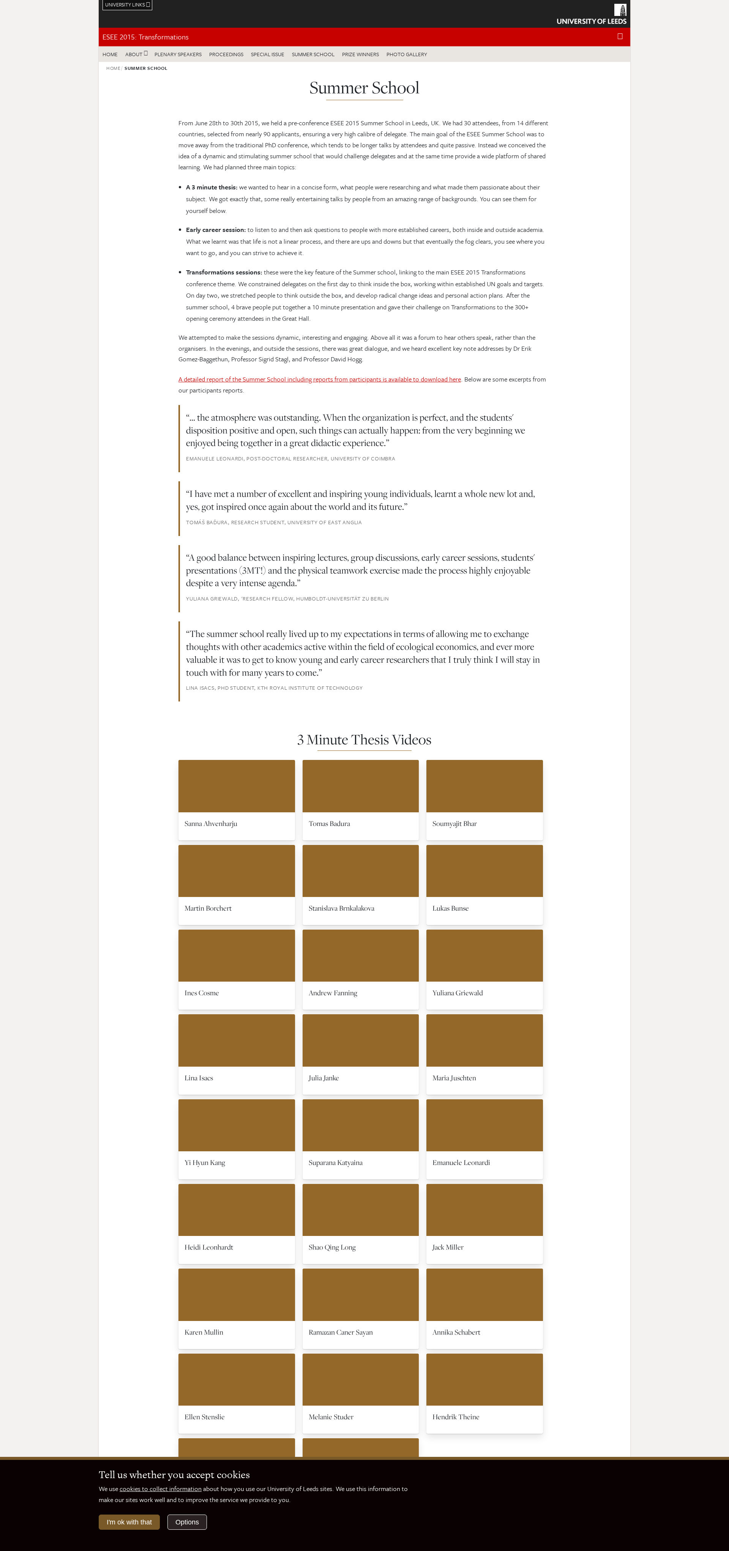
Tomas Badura (329, 823)
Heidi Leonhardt (209, 1247)
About (133, 54)
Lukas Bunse (450, 908)
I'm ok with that (129, 1522)
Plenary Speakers (178, 54)
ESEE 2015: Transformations (146, 37)
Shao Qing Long (332, 1247)
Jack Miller (448, 1247)
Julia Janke (324, 1078)
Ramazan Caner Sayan (341, 1332)
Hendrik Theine (456, 1417)
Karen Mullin (204, 1332)
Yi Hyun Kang (205, 1162)
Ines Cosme (202, 993)
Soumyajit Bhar (454, 823)
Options (187, 1522)
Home (110, 54)
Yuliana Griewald (457, 993)
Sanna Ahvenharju (211, 823)
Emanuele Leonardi (461, 1162)
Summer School (313, 54)
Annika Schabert (456, 1332)
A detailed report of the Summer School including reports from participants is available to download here (319, 379)
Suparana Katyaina (336, 1162)
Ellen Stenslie (205, 1417)
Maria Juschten (454, 1078)
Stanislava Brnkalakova (341, 908)
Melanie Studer (331, 1417)
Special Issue (267, 54)
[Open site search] (620, 36)
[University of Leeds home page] (591, 13)
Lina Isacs (199, 1078)
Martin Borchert (208, 908)
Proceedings (226, 54)
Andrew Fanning (333, 993)
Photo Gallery (407, 54)
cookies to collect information (161, 1488)
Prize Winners (360, 54)
